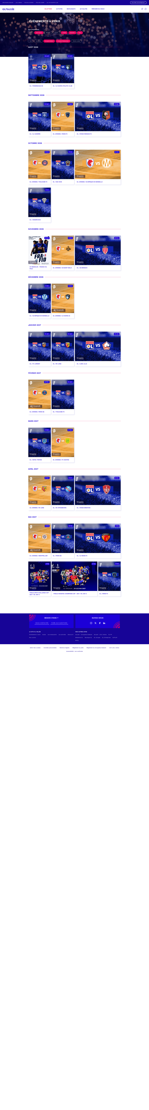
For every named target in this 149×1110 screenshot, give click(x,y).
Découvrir (70, 634)
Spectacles (72, 32)
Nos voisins (32, 637)
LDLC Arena (38, 41)
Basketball (48, 32)
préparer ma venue (98, 9)
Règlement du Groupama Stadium (96, 647)
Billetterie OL (79, 637)
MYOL (77, 640)
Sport (80, 32)
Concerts (56, 32)
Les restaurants (52, 634)
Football (64, 32)
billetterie (48, 9)
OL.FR (110, 634)
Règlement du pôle (78, 647)
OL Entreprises (106, 637)
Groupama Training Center (63, 41)
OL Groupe (97, 637)
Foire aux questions (59, 623)
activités (59, 9)
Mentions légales (64, 647)
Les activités (62, 634)
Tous (31, 32)
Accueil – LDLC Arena (100, 634)
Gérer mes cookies (35, 647)
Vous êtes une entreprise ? (138, 2)
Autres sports (39, 32)
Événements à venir (35, 634)
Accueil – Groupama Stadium (83, 634)
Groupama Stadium (49, 41)
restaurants (71, 9)
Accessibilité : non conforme (74, 651)
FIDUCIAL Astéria (76, 41)
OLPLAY (115, 637)
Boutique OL (88, 637)
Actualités (83, 9)
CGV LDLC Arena (114, 647)
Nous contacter (42, 623)
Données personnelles (50, 647)
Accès (44, 634)
